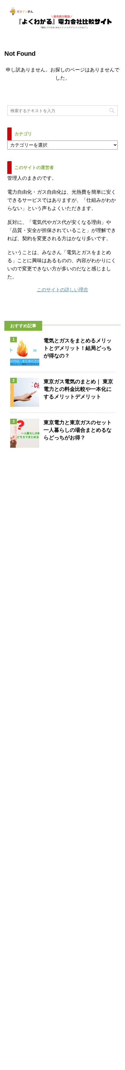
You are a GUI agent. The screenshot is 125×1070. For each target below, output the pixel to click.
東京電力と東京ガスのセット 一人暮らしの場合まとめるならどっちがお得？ (78, 430)
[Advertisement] (62, 796)
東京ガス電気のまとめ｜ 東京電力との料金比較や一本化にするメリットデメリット (78, 389)
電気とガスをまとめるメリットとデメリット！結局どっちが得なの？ (78, 348)
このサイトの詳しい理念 (62, 289)
